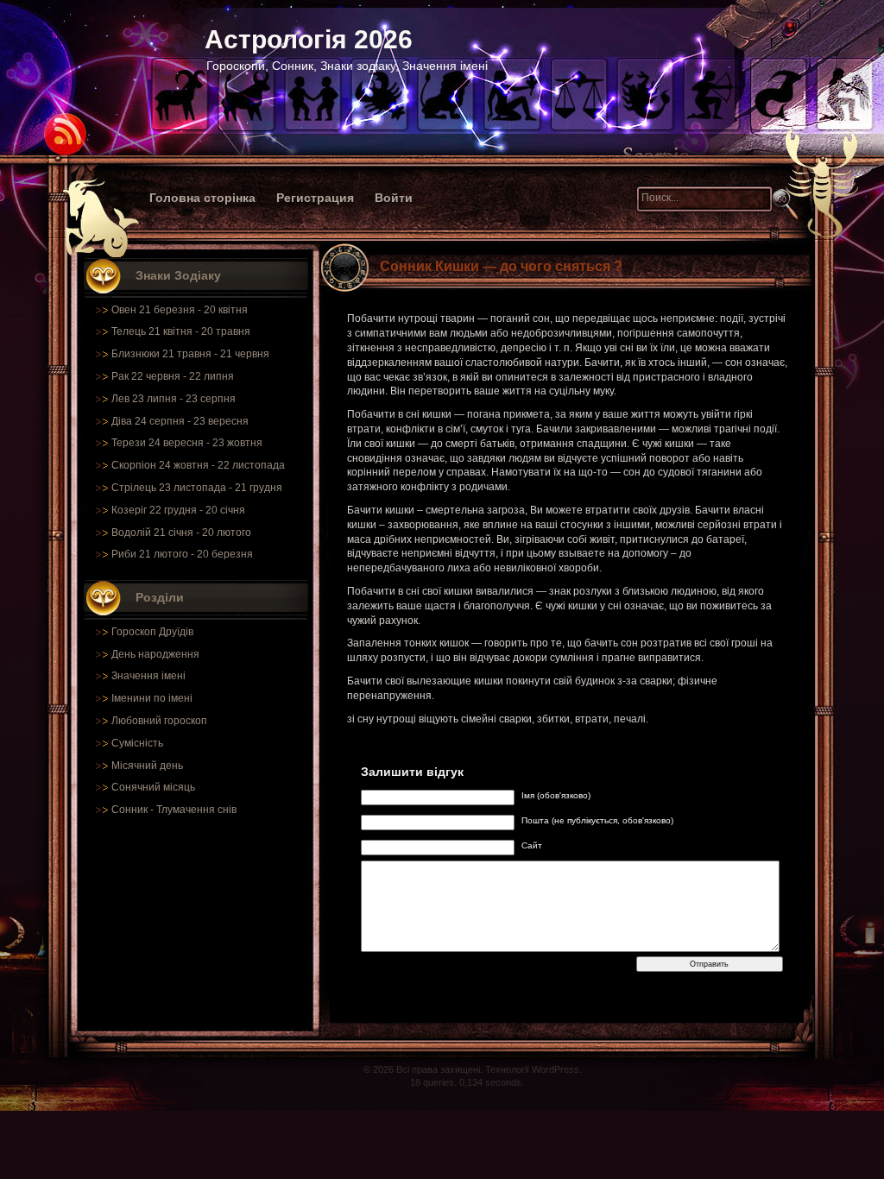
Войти (394, 198)
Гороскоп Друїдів (152, 632)
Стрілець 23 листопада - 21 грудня (196, 488)
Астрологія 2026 (309, 39)
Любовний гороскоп (159, 721)
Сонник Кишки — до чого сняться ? (501, 266)
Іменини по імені (152, 698)
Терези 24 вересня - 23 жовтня (186, 443)
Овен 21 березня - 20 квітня (179, 310)
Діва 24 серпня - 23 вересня (180, 421)
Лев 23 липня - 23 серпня (173, 399)
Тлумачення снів (196, 810)
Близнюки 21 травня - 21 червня (190, 354)
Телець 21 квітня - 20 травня (180, 331)
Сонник (129, 810)
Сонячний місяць (153, 787)
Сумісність (137, 743)
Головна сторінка (202, 198)
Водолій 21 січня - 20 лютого (181, 532)
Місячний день (147, 766)
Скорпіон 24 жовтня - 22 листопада (198, 465)
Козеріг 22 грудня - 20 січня (178, 510)
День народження (155, 654)
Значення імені (148, 676)
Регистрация (315, 198)
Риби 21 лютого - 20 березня (182, 554)
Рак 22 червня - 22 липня (172, 376)
